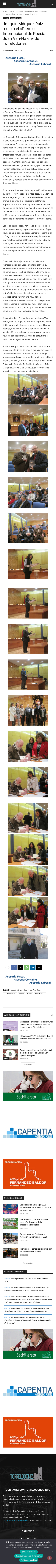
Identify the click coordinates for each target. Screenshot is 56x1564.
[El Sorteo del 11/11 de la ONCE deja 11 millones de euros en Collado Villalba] (10, 1040)
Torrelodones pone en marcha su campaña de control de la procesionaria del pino (34, 1222)
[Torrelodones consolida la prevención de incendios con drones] (10, 1253)
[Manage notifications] (49, 1558)
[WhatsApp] (26, 967)
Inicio (5, 12)
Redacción (9, 51)
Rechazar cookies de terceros (29, 1556)
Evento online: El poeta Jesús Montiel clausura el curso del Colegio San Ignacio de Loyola (36, 1053)
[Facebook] (14, 967)
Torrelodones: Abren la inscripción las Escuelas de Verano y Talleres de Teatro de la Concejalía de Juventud (27, 1320)
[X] (20, 967)
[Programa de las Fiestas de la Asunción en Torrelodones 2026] (10, 1238)
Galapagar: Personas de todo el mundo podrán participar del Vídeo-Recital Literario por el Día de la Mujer (36, 1024)
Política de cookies (29, 1560)
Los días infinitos (10, 994)
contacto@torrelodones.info (15, 1520)
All (52, 1015)
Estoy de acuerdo (28, 1552)
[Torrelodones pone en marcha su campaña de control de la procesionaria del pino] (10, 1223)
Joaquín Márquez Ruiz (19, 990)
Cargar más (27, 1064)
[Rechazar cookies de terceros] (52, 1551)
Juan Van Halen (35, 990)
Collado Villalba (9, 1044)
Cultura (11, 12)
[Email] (39, 967)
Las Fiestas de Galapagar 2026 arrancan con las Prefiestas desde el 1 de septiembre (36, 1207)
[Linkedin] (32, 967)
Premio (29, 994)
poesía (13, 18)
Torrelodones (40, 994)
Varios (19, 18)
